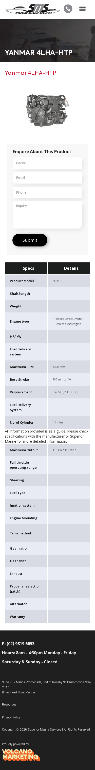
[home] (33, 9)
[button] (82, 9)
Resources (9, 704)
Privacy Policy (11, 717)
